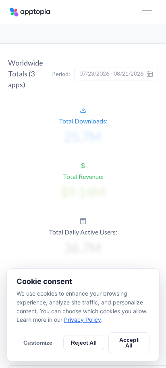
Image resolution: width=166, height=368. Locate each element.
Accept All (129, 343)
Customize (37, 342)
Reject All (84, 342)
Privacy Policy (82, 319)
